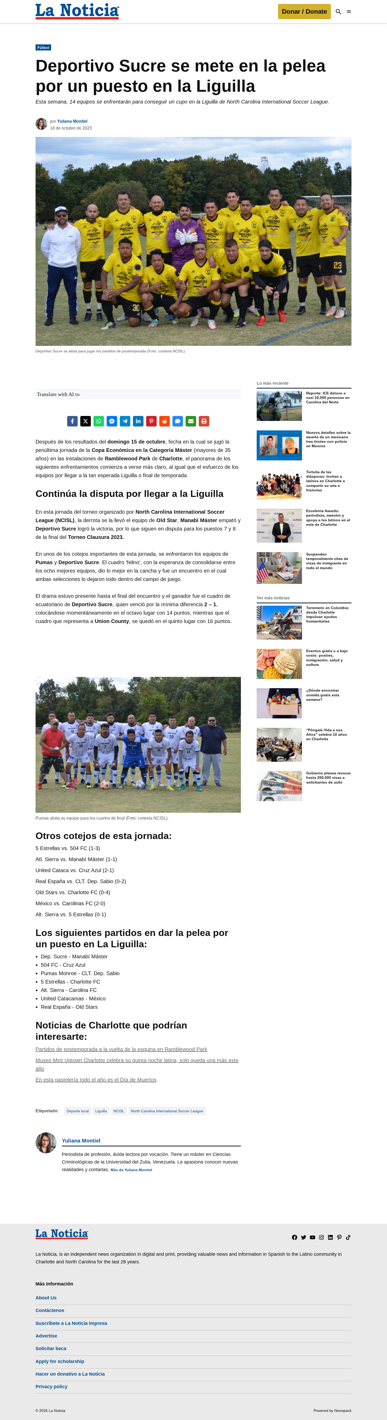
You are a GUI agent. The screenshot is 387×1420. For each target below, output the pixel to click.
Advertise (46, 1336)
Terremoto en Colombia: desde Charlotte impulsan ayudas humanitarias (327, 615)
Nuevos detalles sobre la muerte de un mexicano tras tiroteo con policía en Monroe (328, 439)
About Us (46, 1297)
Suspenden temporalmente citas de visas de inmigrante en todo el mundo (327, 561)
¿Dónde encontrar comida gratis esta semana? (322, 695)
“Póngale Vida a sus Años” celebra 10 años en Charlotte (326, 734)
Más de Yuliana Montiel (131, 1170)
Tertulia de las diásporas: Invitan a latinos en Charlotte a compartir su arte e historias (325, 481)
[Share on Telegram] (125, 421)
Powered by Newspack (332, 1410)
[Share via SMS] (177, 421)
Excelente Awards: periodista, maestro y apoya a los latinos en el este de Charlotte (328, 518)
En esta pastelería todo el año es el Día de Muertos (96, 1080)
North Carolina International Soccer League (167, 1111)
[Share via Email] (191, 421)
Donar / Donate (304, 11)
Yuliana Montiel (72, 121)
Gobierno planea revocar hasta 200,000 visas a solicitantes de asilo (328, 777)
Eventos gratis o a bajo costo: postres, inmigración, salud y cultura (327, 658)
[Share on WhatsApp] (98, 421)
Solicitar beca (51, 1348)
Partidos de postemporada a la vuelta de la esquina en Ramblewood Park (121, 1049)
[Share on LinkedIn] (138, 421)
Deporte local (78, 1111)
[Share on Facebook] (72, 421)
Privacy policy (51, 1386)
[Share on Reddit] (164, 421)
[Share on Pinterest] (151, 421)
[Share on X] (85, 421)
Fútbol (43, 47)
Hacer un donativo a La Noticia (70, 1374)
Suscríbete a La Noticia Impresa (71, 1323)
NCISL (118, 1111)
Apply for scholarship (60, 1361)
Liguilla (101, 1111)
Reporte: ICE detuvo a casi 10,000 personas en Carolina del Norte (328, 397)
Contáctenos (50, 1310)
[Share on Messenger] (112, 421)
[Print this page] (204, 421)
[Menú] (348, 11)
